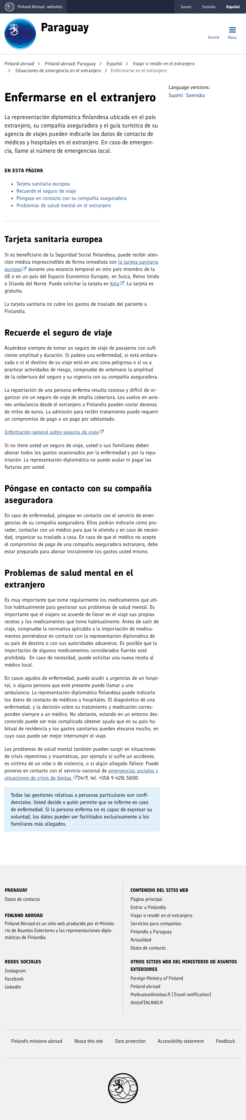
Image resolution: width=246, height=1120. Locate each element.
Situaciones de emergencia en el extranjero (57, 70)
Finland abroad (19, 63)
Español (113, 63)
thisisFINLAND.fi (146, 1002)
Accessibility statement (181, 1041)
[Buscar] (213, 30)
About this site (88, 1041)
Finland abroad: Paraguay (70, 63)
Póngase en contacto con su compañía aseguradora (71, 198)
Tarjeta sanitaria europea (43, 184)
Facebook (14, 979)
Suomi (186, 7)
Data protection (130, 1041)
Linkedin (13, 987)
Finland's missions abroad (36, 1041)
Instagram (15, 971)
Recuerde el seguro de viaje (46, 191)
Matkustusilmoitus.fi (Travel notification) (170, 994)
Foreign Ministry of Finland (156, 978)
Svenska (208, 7)
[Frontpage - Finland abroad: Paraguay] (20, 33)
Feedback (225, 1041)
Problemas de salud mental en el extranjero (63, 205)
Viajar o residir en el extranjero (163, 63)
